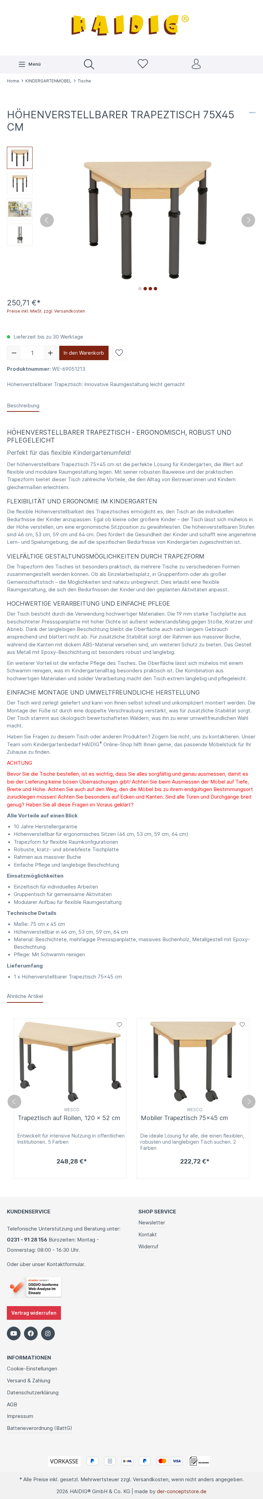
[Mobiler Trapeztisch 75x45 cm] (193, 1061)
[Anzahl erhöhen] (50, 353)
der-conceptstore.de (181, 1491)
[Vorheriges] (47, 220)
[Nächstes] (248, 220)
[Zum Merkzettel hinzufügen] (119, 353)
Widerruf (148, 1247)
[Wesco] (252, 112)
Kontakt (147, 1235)
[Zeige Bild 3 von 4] (150, 288)
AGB (12, 1405)
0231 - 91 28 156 (27, 1240)
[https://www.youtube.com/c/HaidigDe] (14, 1333)
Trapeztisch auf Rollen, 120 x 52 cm (69, 1117)
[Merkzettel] (143, 64)
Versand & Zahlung (28, 1381)
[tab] (23, 406)
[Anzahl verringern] (14, 353)
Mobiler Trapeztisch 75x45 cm (184, 1117)
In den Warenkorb (84, 353)
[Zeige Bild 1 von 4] (140, 288)
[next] (248, 1101)
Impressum (20, 1416)
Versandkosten (150, 1479)
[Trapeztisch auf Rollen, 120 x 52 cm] (70, 1061)
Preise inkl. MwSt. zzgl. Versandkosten (46, 311)
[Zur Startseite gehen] (131, 27)
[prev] (14, 1101)
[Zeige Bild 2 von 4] (145, 288)
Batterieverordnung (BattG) (39, 1428)
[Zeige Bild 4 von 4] (155, 288)
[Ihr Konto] (196, 64)
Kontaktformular (65, 1264)
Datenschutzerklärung (33, 1393)
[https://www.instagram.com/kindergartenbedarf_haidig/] (48, 1333)
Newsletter (151, 1223)
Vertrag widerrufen (34, 1313)
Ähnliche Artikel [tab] (25, 996)
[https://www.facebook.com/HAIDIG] (31, 1333)
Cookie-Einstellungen (32, 1369)
